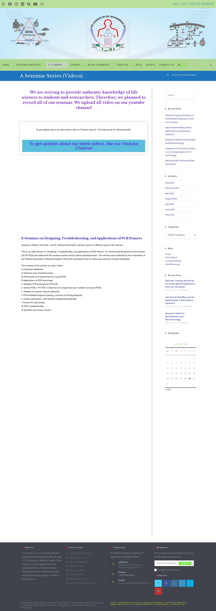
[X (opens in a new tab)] (4, 4)
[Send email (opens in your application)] (42, 4)
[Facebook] (166, 583)
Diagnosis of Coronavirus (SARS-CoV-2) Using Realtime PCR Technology (180, 151)
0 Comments (183, 290)
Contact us (177, 604)
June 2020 (170, 209)
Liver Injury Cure (76, 570)
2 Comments (183, 323)
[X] (158, 583)
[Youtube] (158, 591)
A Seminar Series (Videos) (184, 75)
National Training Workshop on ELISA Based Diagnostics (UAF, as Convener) (179, 118)
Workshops (162, 604)
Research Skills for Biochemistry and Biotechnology (175, 316)
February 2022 (172, 188)
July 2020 (169, 204)
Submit (185, 563)
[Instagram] (174, 583)
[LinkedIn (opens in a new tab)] (22, 4)
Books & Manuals (153, 602)
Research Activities (130, 602)
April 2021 (169, 193)
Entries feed (171, 257)
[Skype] (190, 583)
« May (168, 389)
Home (113, 602)
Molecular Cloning (77, 557)
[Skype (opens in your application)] (29, 4)
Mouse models (76, 574)
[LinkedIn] (182, 583)
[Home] (168, 75)
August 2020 (171, 199)
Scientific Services (176, 602)
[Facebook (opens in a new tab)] (10, 4)
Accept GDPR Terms (169, 570)
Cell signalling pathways (80, 553)
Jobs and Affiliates (121, 604)
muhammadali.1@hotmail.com (134, 583)
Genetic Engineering (79, 562)
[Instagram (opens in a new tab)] (16, 4)
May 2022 (169, 183)
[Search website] (211, 65)
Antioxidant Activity (78, 579)
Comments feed (173, 261)
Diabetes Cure (76, 566)
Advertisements (144, 604)
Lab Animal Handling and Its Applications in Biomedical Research (178, 130)
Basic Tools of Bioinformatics (82, 583)
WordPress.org (172, 264)
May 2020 (169, 214)
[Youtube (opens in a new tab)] (35, 4)
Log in (168, 254)
